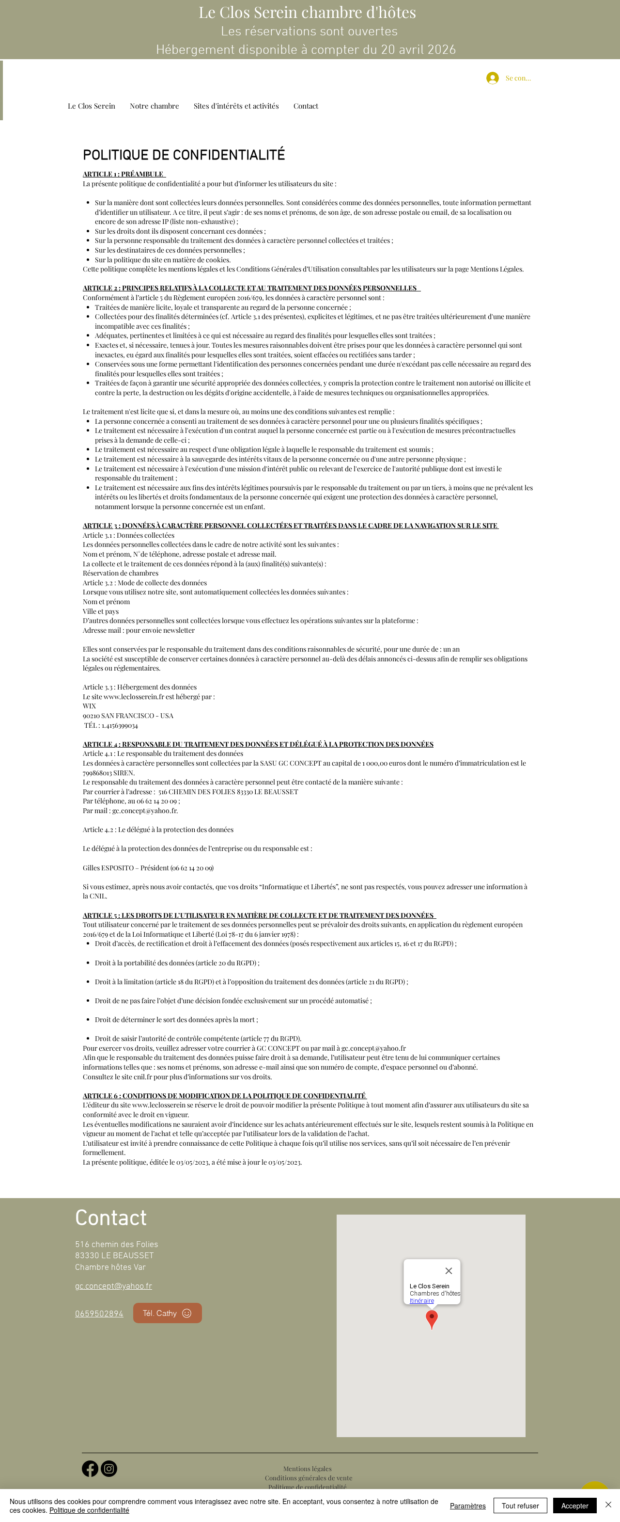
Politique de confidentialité (307, 1487)
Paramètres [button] (468, 1505)
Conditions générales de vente (309, 1478)
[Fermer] (608, 1505)
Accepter (575, 1505)
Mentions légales (307, 1468)
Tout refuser (520, 1505)
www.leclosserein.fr (134, 696)
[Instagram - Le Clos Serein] (109, 1468)
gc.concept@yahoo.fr (144, 810)
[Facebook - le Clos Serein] (90, 1468)
